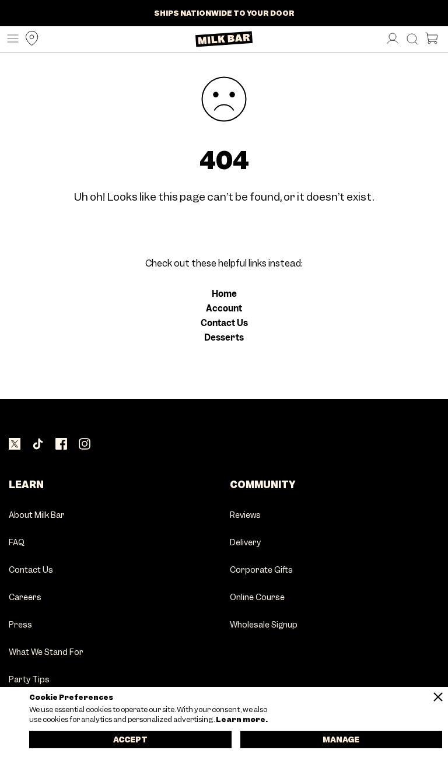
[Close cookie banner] (438, 697)
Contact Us (224, 323)
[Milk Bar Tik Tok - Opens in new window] (38, 444)
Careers (25, 597)
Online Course (257, 597)
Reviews (245, 515)
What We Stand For (46, 652)
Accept (130, 739)
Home (224, 294)
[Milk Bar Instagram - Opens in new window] (84, 444)
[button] (10, 39)
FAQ (16, 543)
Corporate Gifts (261, 570)
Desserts (224, 338)
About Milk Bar (37, 515)
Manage (341, 739)
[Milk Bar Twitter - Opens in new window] (14, 444)
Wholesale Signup (264, 625)
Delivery (245, 543)
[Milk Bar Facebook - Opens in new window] (61, 444)
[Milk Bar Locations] (29, 39)
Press (20, 625)
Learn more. (241, 719)
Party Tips (29, 680)
